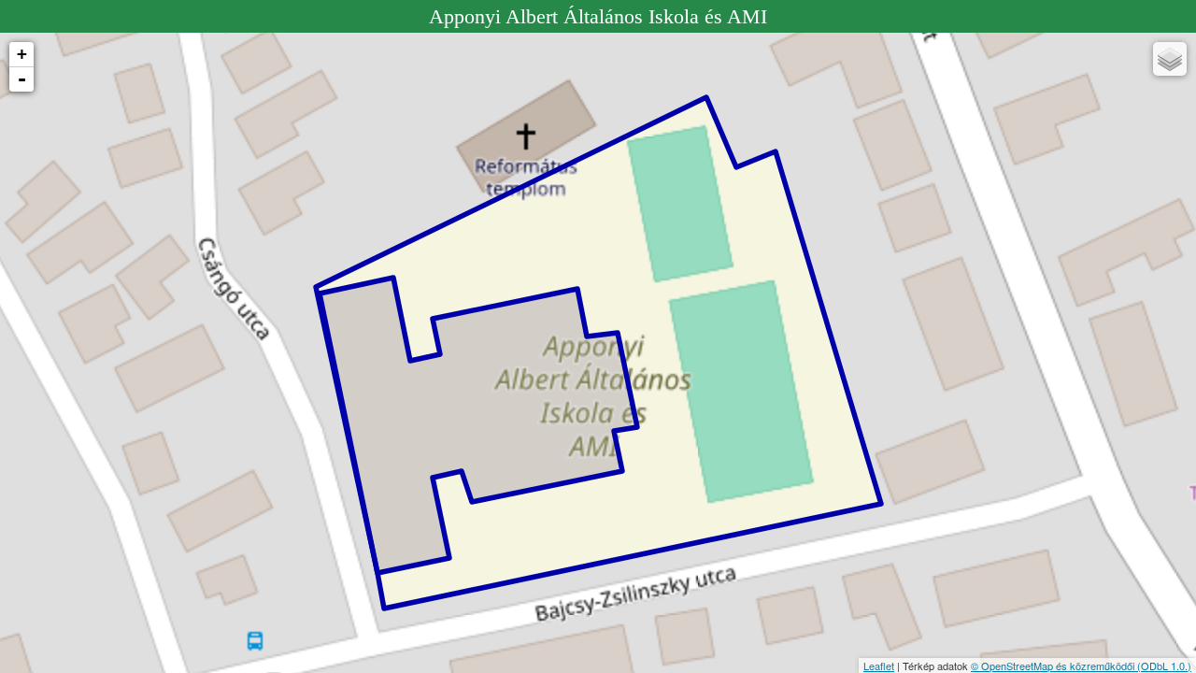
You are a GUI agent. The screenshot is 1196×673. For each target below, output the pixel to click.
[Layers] (1170, 59)
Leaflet (878, 665)
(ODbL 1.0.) (1164, 665)
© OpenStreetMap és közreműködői (1054, 665)
